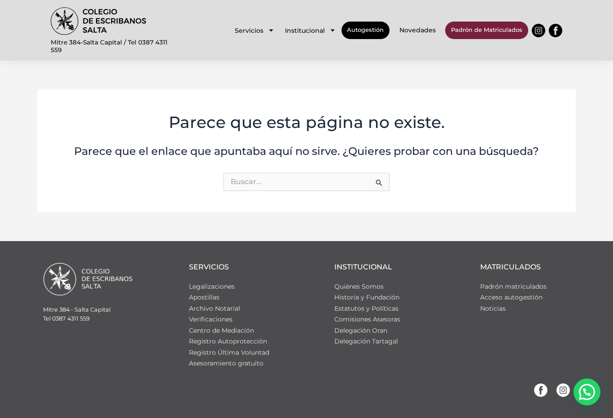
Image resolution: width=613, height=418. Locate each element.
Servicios (249, 30)
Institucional (305, 30)
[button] (587, 391)
